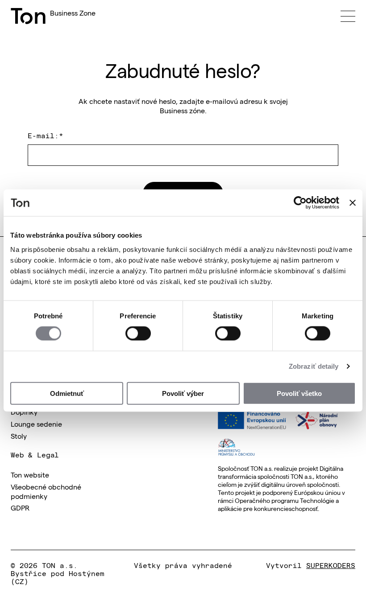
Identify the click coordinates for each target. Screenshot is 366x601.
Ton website (30, 474)
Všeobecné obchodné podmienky (46, 491)
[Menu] (348, 16)
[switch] (138, 333)
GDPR (20, 507)
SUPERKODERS (330, 564)
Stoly (19, 435)
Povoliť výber (183, 393)
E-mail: (45, 135)
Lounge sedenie (36, 423)
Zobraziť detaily (314, 366)
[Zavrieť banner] (352, 203)
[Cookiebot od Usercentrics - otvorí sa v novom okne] (300, 203)
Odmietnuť (67, 393)
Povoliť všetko (299, 393)
